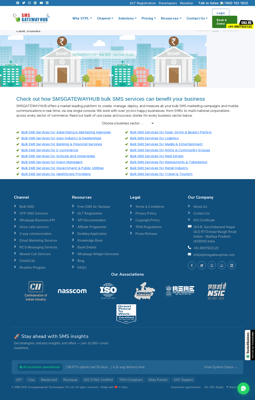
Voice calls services (34, 227)
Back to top (236, 387)
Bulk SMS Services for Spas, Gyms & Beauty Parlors (171, 132)
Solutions (126, 18)
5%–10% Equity (214, 387)
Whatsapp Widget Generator (98, 254)
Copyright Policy (147, 220)
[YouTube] (41, 3)
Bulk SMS (27, 206)
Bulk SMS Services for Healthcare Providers (56, 174)
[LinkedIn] (47, 3)
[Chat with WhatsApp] (222, 265)
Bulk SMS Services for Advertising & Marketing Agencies (66, 132)
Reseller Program (32, 267)
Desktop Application (92, 233)
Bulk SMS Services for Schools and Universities (58, 156)
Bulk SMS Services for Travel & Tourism (161, 174)
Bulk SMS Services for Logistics (154, 138)
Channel (103, 18)
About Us (200, 206)
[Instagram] (29, 3)
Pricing (147, 18)
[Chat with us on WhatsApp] (243, 388)
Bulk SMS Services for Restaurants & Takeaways (168, 162)
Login (221, 13)
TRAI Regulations (148, 227)
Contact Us (195, 18)
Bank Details (86, 247)
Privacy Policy (145, 213)
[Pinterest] (35, 3)
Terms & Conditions (149, 206)
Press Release (146, 233)
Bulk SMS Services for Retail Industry (159, 168)
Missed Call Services (35, 254)
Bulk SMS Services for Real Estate (156, 156)
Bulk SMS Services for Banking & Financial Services (61, 144)
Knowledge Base (90, 240)
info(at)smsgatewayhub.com (214, 255)
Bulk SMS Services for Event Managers (52, 162)
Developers (168, 3)
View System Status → (221, 367)
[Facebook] (17, 3)
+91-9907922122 (206, 248)
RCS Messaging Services (38, 247)
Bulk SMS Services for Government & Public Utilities (62, 168)
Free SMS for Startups (93, 206)
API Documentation (91, 220)
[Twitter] (23, 3)
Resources (170, 18)
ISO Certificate (204, 220)
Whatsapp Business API (37, 220)
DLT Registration (143, 3)
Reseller (186, 3)
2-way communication (36, 233)
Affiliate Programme (92, 227)
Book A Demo (222, 22)
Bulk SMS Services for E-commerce (49, 150)
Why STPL (81, 18)
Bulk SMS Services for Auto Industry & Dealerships (61, 138)
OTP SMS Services (34, 213)
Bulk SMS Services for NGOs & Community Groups (170, 150)
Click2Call (27, 260)
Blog (80, 260)
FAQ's (81, 267)
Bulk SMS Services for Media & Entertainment (166, 144)
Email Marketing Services (38, 240)
